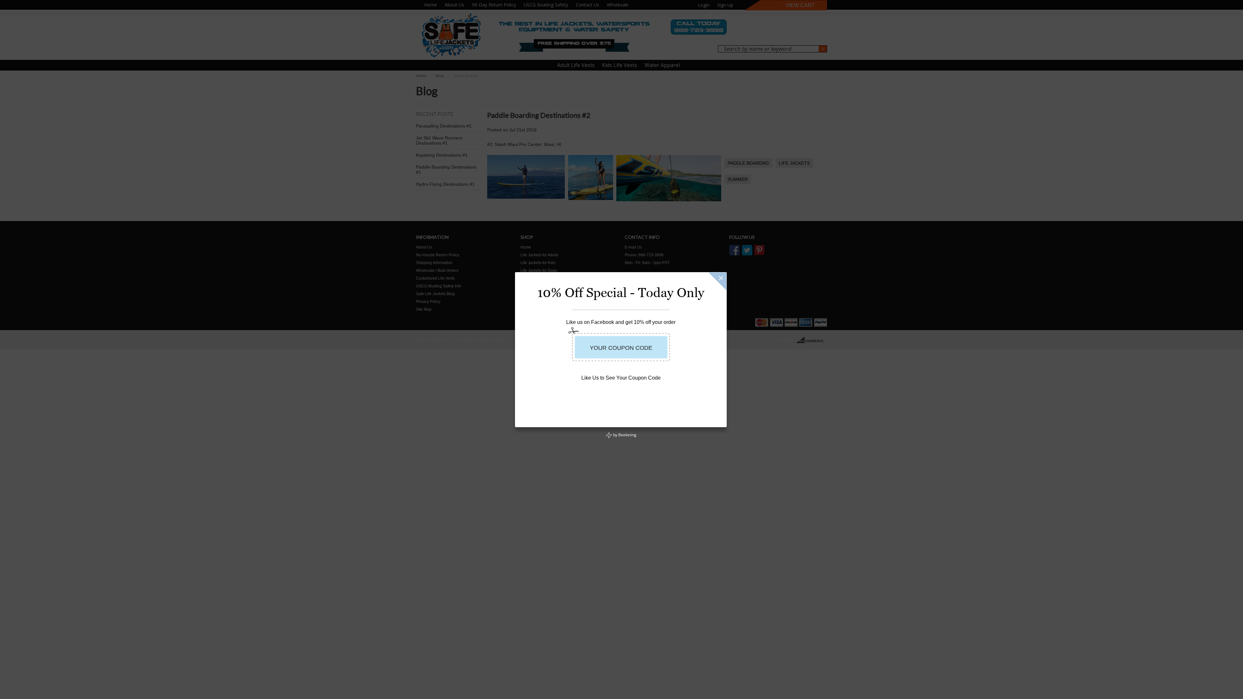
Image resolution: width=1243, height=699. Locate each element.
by (624, 435)
